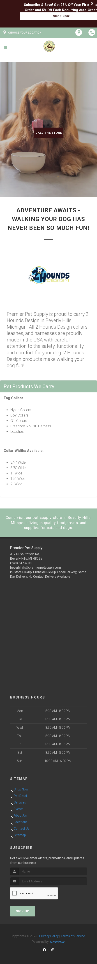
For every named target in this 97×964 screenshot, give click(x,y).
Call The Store (48, 132)
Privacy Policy (49, 936)
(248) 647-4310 (21, 563)
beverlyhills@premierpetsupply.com (35, 567)
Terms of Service (73, 936)
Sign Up (22, 911)
